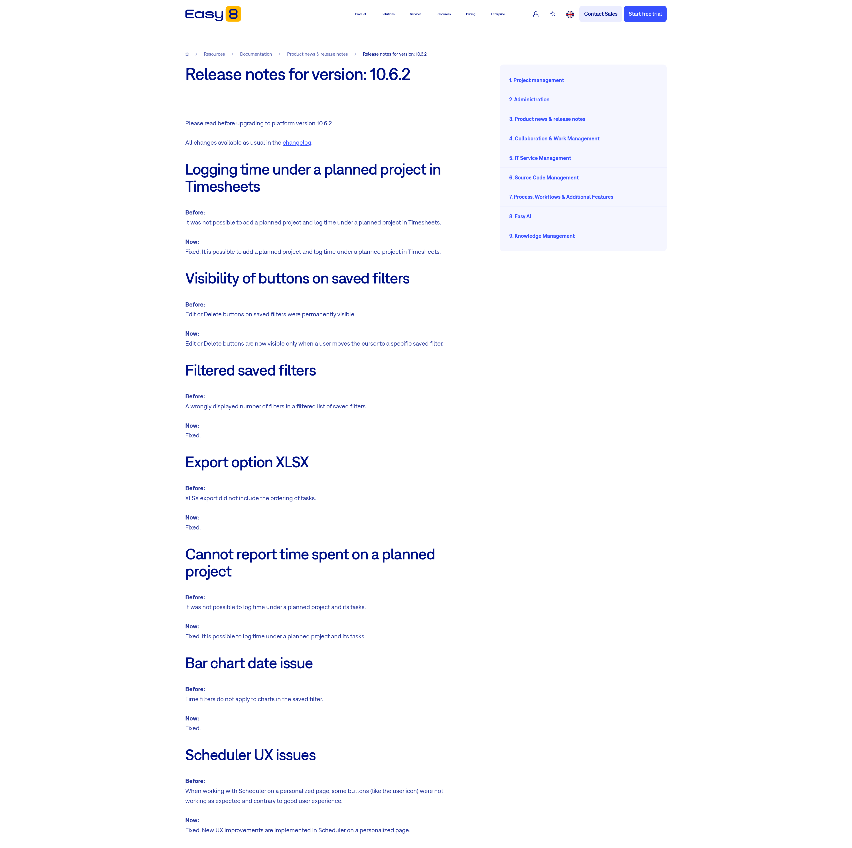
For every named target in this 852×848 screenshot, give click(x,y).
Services (415, 14)
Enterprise (498, 14)
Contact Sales (600, 14)
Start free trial (645, 14)
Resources (444, 14)
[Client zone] (536, 14)
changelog (297, 142)
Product (360, 14)
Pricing (470, 14)
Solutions (388, 14)
